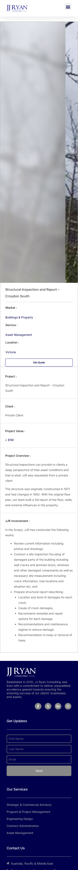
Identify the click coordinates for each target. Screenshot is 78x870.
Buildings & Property (19, 317)
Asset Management (18, 334)
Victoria (10, 352)
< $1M (9, 440)
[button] (67, 6)
